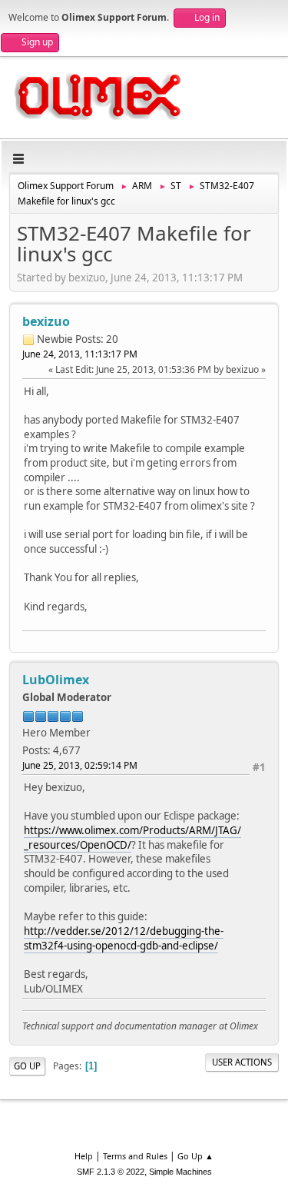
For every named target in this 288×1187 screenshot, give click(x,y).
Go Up (27, 1066)
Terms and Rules (135, 1156)
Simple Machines (180, 1171)
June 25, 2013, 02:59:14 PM (79, 765)
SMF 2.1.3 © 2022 (110, 1171)
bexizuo (46, 321)
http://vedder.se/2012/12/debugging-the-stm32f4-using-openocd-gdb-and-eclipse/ (123, 938)
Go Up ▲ (195, 1156)
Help (83, 1156)
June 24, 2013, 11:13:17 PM (79, 354)
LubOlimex (55, 679)
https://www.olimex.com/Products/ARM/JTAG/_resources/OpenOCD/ (132, 837)
